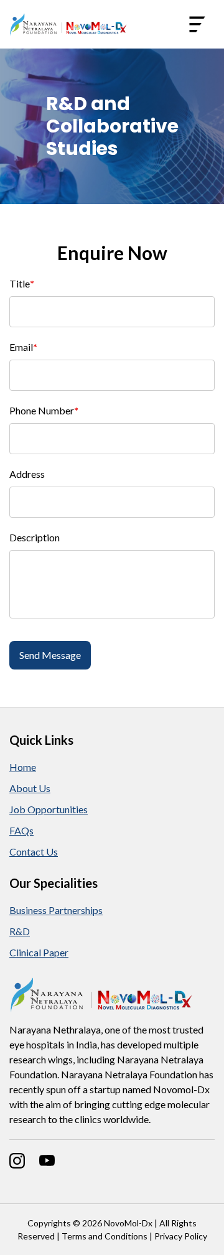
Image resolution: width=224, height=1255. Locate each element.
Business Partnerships (56, 910)
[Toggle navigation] (197, 24)
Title (21, 283)
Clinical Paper (38, 952)
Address (27, 474)
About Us (29, 788)
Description (34, 537)
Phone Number (43, 410)
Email (23, 347)
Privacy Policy (180, 1236)
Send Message (50, 655)
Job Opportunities (48, 809)
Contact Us (33, 851)
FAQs (21, 830)
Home (22, 767)
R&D (19, 931)
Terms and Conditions (104, 1236)
